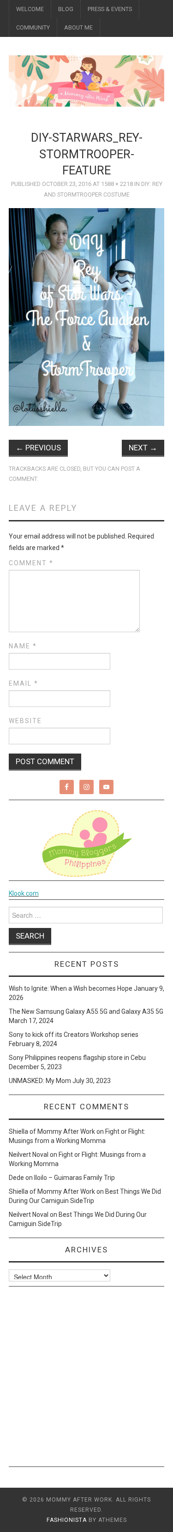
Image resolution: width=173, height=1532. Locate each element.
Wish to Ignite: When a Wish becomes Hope (70, 988)
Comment (31, 563)
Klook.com (24, 893)
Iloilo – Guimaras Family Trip (74, 1177)
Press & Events (110, 9)
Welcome (30, 9)
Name (23, 646)
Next (143, 447)
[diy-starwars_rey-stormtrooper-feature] (87, 316)
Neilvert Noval (28, 1154)
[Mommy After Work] (86, 80)
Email (23, 683)
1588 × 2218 (117, 183)
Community (33, 27)
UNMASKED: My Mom (40, 1080)
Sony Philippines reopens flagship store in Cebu (77, 1057)
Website (25, 720)
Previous (38, 447)
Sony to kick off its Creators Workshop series (73, 1034)
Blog (65, 9)
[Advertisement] (86, 1379)
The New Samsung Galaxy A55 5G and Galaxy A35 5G (86, 1011)
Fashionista (67, 1520)
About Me (78, 27)
